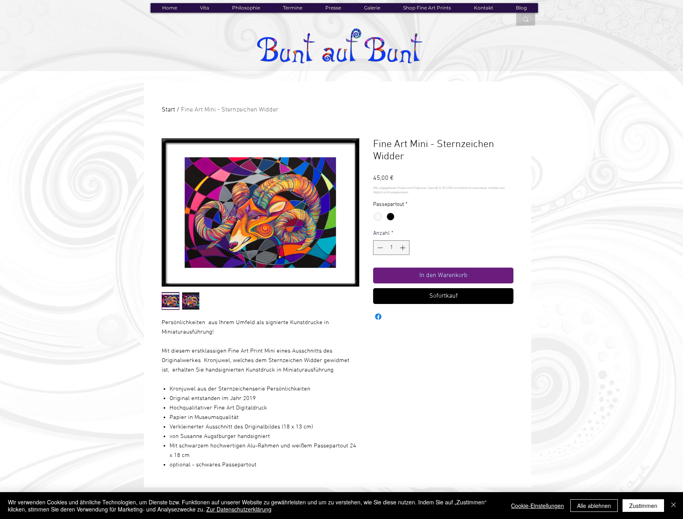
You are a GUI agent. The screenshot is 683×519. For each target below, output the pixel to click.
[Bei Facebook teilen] (378, 316)
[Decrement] (379, 248)
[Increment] (403, 248)
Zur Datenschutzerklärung (239, 509)
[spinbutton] (391, 248)
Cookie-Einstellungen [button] (537, 506)
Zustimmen (643, 506)
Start (168, 110)
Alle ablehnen (594, 506)
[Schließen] (673, 505)
